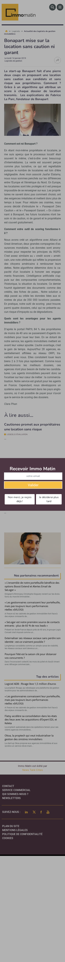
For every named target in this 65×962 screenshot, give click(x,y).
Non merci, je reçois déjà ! (20, 499)
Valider (33, 485)
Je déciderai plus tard (49, 499)
